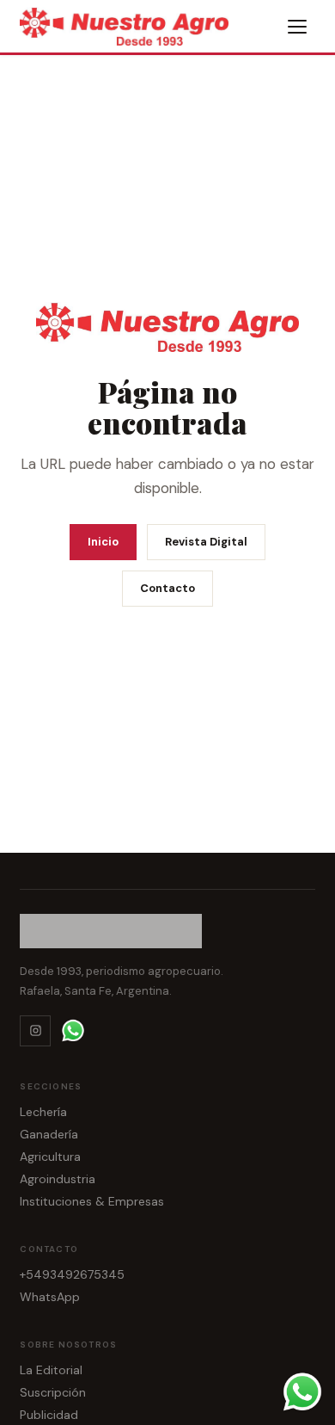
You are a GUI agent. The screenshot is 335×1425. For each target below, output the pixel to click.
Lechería (43, 1112)
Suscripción (53, 1392)
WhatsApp (50, 1297)
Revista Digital (206, 541)
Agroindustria (57, 1179)
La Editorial (51, 1370)
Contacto (167, 588)
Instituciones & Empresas (92, 1201)
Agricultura (50, 1156)
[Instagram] (35, 1030)
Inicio (103, 541)
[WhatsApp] (73, 1030)
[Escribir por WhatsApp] (302, 1392)
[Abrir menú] (298, 27)
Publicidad (49, 1414)
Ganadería (49, 1134)
